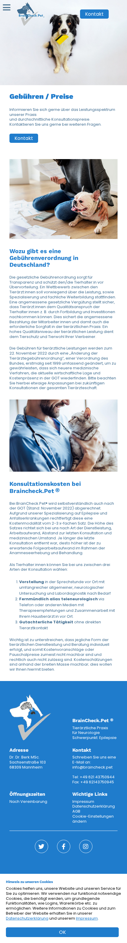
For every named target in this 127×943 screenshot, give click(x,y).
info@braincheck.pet (92, 767)
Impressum (83, 801)
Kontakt (94, 14)
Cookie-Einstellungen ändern (93, 818)
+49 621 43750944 (97, 777)
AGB (76, 811)
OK (62, 932)
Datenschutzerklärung (93, 806)
